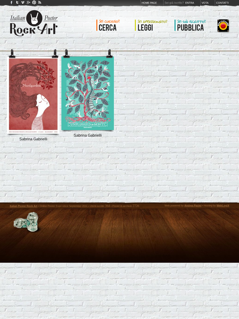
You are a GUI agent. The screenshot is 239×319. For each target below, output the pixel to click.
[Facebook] (11, 3)
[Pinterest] (34, 3)
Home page (149, 2)
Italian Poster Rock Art (23, 206)
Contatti (222, 2)
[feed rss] (39, 3)
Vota (205, 2)
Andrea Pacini (192, 205)
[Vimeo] (23, 3)
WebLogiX (223, 205)
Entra (189, 2)
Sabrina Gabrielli (33, 139)
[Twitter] (17, 3)
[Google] (28, 3)
